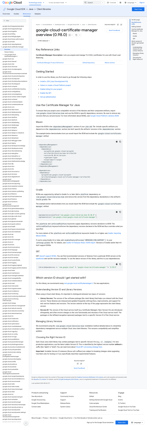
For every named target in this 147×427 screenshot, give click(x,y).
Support (63, 400)
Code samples (94, 403)
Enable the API (45, 93)
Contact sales (36, 407)
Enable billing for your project (51, 89)
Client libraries (44, 9)
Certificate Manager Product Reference (50, 63)
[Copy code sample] (120, 141)
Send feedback (114, 30)
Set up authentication (48, 97)
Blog (119, 396)
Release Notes (65, 403)
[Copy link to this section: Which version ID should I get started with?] (88, 278)
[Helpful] (118, 24)
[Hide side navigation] (26, 423)
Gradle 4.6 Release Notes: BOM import (80, 243)
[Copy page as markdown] (76, 35)
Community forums (67, 396)
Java (31, 9)
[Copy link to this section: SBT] (42, 251)
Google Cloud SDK (16, 9)
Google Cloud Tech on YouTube (128, 410)
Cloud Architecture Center (98, 407)
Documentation (47, 24)
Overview (6, 14)
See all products (37, 396)
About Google (36, 418)
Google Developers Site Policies (69, 379)
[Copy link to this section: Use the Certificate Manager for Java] (82, 105)
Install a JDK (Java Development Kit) (54, 81)
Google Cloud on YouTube (127, 407)
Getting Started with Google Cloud (100, 400)
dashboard (40, 259)
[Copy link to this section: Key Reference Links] (62, 49)
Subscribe (121, 422)
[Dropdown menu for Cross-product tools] (66, 2)
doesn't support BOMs (47, 256)
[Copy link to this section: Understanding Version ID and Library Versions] (84, 289)
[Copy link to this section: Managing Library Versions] (64, 321)
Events (120, 400)
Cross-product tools (56, 3)
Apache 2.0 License (40, 379)
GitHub (91, 396)
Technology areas (35, 3)
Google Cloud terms (65, 418)
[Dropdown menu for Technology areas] (44, 2)
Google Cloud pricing (38, 400)
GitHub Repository (89, 63)
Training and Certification (97, 410)
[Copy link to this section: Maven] (45, 122)
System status (65, 407)
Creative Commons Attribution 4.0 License (90, 377)
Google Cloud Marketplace (40, 403)
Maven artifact (110, 63)
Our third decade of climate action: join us (88, 418)
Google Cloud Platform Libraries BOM (104, 116)
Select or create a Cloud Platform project (55, 85)
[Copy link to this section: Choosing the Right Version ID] (67, 337)
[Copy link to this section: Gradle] (45, 190)
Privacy (45, 418)
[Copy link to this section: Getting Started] (56, 72)
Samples (38, 14)
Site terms (53, 418)
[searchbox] (14, 20)
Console (113, 3)
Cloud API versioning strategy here (89, 347)
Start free (138, 9)
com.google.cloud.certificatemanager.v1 (79, 283)
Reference (27, 14)
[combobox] (94, 3)
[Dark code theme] (116, 141)
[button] (14, 47)
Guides (16, 14)
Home (38, 24)
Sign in (142, 2)
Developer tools (60, 24)
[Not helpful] (121, 24)
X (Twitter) (121, 403)
